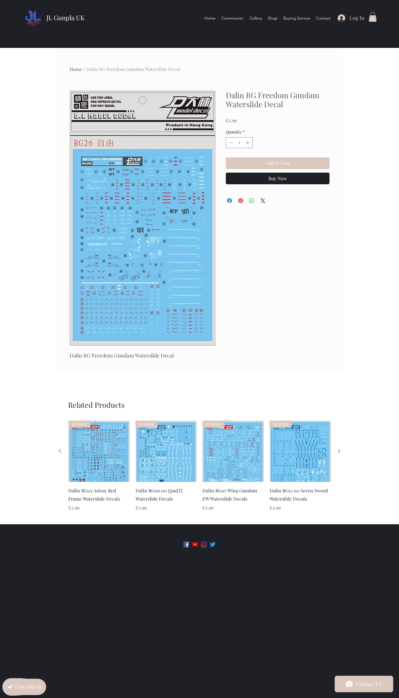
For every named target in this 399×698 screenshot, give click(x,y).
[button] (373, 17)
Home (76, 69)
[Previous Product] (59, 450)
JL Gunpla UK (65, 17)
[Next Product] (339, 450)
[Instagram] (204, 544)
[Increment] (248, 143)
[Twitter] (213, 544)
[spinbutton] (239, 143)
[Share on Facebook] (229, 200)
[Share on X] (262, 200)
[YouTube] (195, 544)
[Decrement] (230, 143)
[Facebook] (186, 544)
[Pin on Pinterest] (240, 200)
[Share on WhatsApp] (251, 200)
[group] (199, 470)
